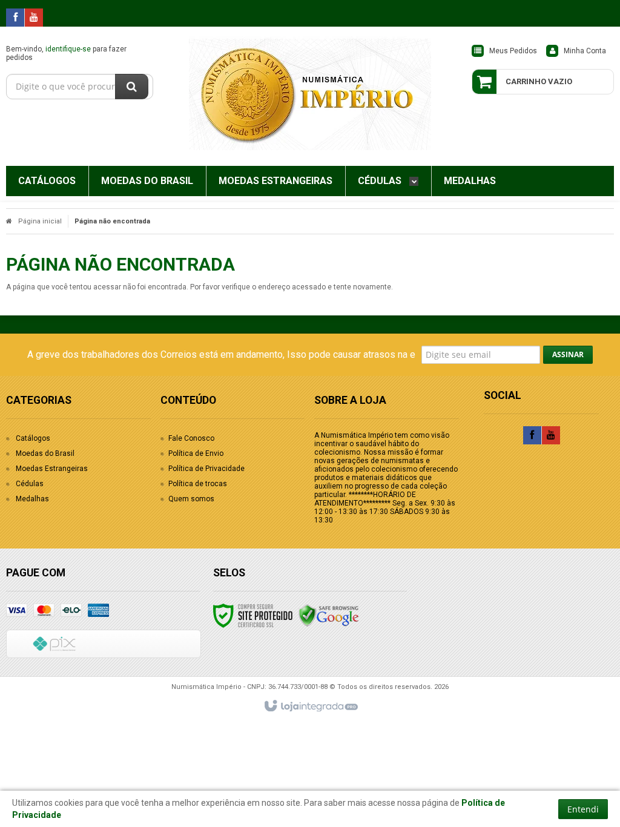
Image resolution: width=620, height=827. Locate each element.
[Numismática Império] (309, 93)
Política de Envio (195, 453)
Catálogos (33, 438)
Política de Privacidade (206, 468)
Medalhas (32, 499)
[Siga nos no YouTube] (551, 436)
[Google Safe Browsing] (328, 615)
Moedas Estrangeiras (52, 468)
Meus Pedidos (513, 51)
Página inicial (40, 221)
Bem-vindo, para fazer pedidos (66, 53)
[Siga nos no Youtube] (34, 18)
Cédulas (30, 483)
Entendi (583, 809)
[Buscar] (131, 86)
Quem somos (191, 499)
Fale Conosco (191, 438)
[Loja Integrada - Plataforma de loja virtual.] (310, 706)
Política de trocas (197, 483)
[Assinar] (568, 355)
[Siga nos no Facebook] (15, 18)
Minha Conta (585, 51)
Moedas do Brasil (45, 453)
